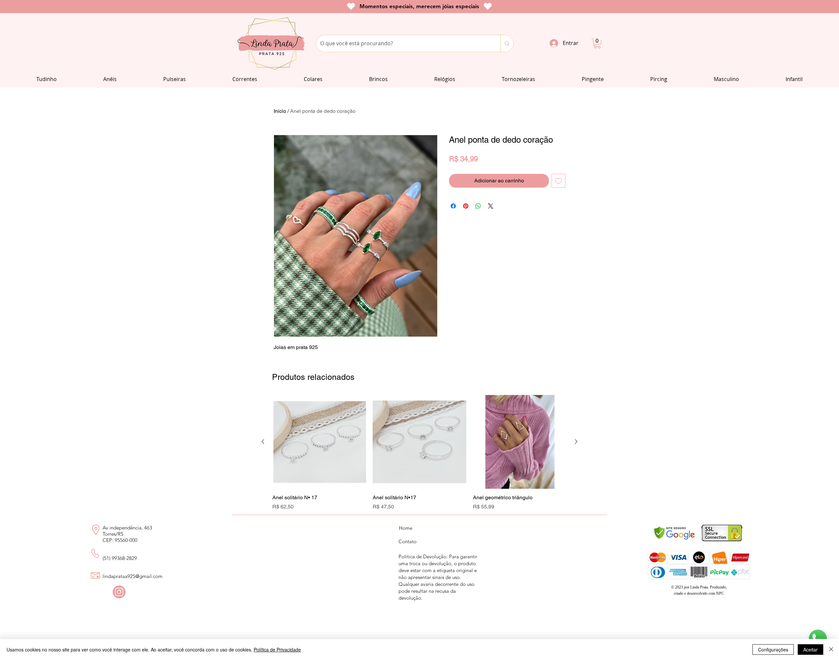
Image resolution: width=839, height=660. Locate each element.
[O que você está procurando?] (506, 43)
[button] (597, 43)
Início (280, 111)
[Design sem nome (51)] (119, 592)
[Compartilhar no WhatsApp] (478, 206)
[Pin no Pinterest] (466, 206)
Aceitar (810, 649)
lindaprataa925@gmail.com (133, 576)
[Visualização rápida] (319, 442)
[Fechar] (831, 649)
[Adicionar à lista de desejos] (558, 181)
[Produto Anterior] (263, 441)
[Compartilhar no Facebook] (453, 206)
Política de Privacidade (277, 649)
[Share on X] (491, 206)
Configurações (773, 649)
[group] (419, 453)
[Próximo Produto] (576, 441)
